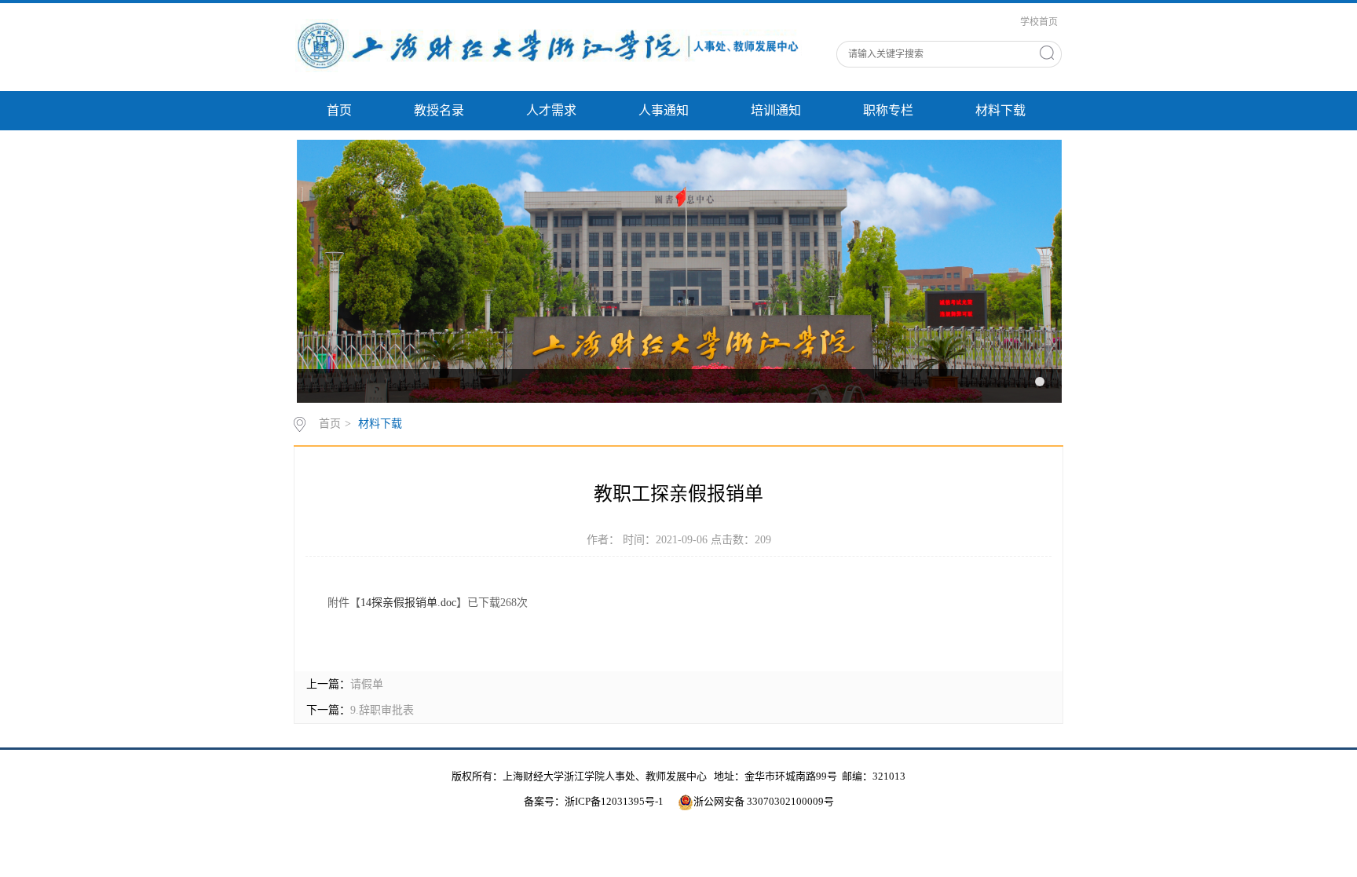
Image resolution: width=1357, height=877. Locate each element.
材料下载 (1000, 110)
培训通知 (776, 110)
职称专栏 (888, 110)
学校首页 (1039, 21)
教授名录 (439, 110)
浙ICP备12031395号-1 (615, 801)
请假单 (366, 684)
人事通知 (663, 110)
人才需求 (551, 110)
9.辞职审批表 (382, 710)
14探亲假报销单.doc (408, 602)
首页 (339, 110)
